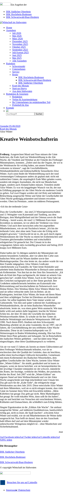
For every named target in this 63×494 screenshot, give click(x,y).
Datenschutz (24, 490)
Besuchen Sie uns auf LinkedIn (22, 482)
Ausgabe (10, 126)
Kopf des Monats (8, 129)
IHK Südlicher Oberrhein (18, 11)
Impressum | (12, 490)
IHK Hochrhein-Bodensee (19, 14)
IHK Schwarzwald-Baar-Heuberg (22, 17)
